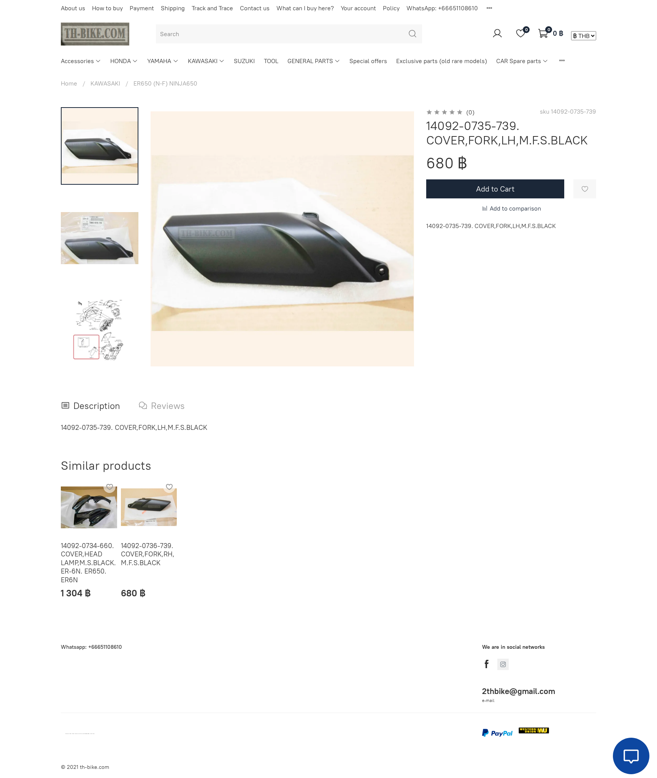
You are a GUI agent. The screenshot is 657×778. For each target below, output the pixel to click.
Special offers (368, 61)
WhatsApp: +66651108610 (442, 8)
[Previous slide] (166, 239)
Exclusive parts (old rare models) (441, 61)
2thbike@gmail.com (518, 691)
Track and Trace (212, 8)
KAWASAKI (202, 61)
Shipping (173, 8)
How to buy (107, 8)
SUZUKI (244, 61)
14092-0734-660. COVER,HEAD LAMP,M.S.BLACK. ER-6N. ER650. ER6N (88, 562)
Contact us (255, 8)
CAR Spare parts (518, 61)
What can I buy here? (305, 8)
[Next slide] (399, 239)
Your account (358, 8)
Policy (391, 8)
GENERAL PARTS (310, 61)
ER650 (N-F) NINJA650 (165, 83)
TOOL (271, 61)
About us (73, 8)
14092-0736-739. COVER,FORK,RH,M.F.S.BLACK (148, 554)
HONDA (120, 61)
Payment (142, 8)
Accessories (77, 61)
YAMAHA (159, 61)
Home (69, 83)
